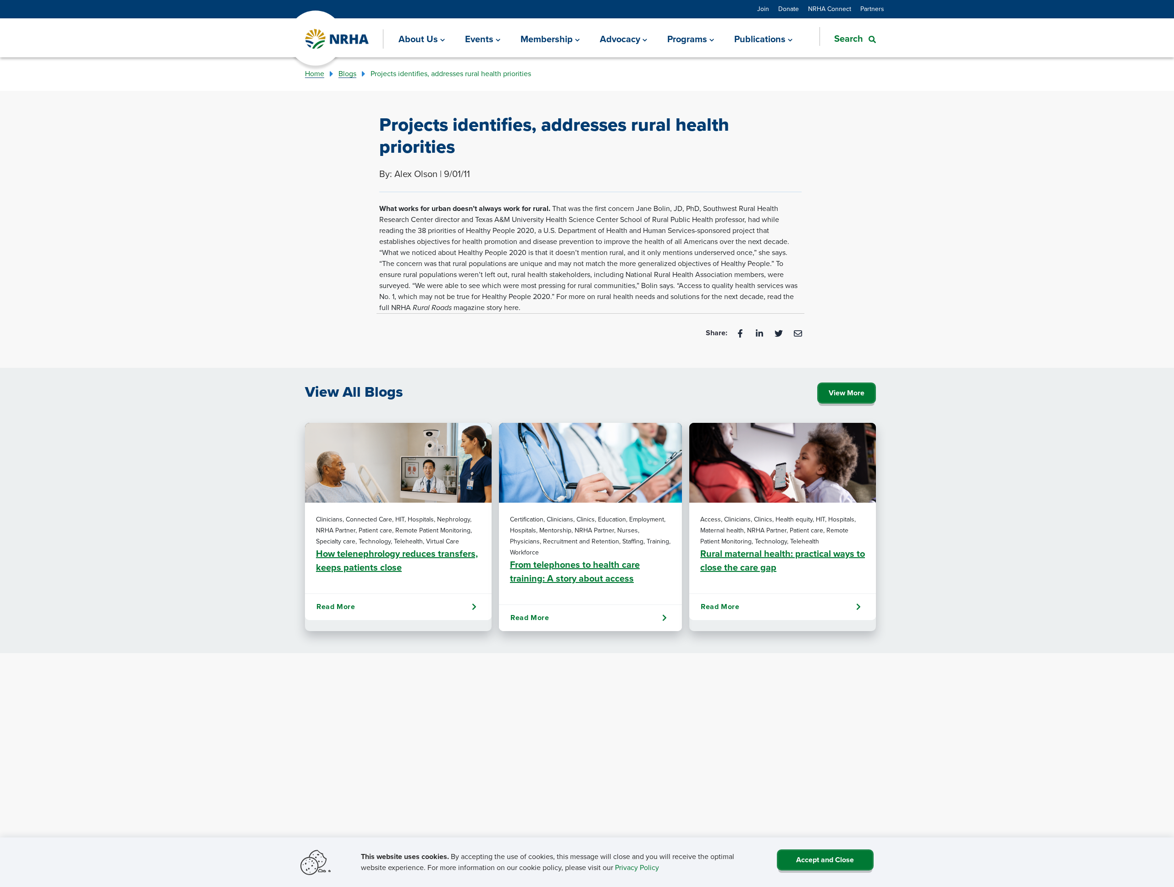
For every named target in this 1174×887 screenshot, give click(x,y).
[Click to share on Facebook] (741, 332)
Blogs (347, 73)
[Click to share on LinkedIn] (760, 332)
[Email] (798, 332)
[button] (848, 38)
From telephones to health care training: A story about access (575, 571)
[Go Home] (337, 39)
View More (846, 393)
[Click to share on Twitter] (779, 332)
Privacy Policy (637, 867)
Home (314, 73)
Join (763, 9)
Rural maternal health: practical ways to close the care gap (782, 560)
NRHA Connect (829, 9)
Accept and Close (825, 859)
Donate (788, 9)
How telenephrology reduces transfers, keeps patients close (397, 560)
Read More (335, 606)
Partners (872, 9)
